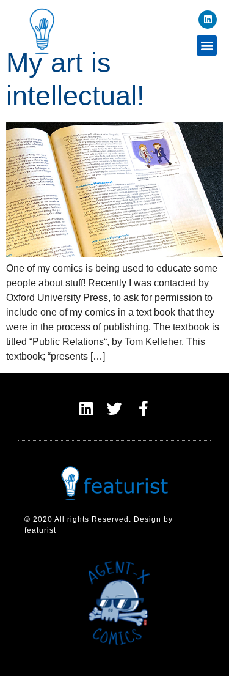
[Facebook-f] (143, 408)
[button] (207, 45)
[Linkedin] (207, 19)
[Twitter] (114, 408)
